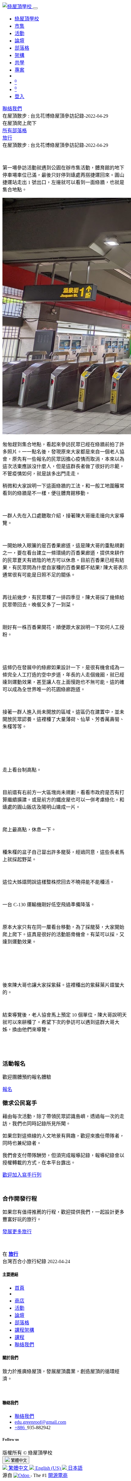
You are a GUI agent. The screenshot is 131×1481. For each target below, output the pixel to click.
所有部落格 (14, 130)
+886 (21, 1427)
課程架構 (24, 1330)
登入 (19, 96)
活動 (19, 1308)
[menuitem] (27, 18)
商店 (19, 1300)
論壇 (19, 1315)
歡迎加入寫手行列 (21, 1174)
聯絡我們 (12, 108)
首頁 (19, 1288)
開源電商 (58, 1475)
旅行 (7, 137)
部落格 (22, 1322)
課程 (19, 1337)
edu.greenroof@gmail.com (40, 1422)
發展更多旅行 (17, 1231)
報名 (7, 1089)
